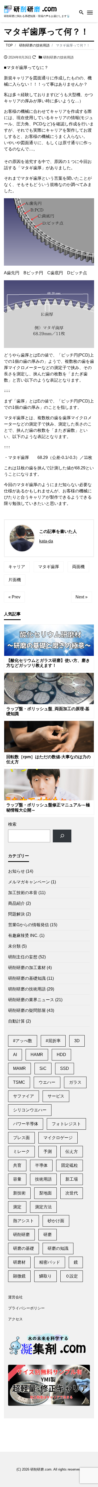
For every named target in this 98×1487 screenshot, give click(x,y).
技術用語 (43, 1179)
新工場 (71, 1179)
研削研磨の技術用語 (58, 57)
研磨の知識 (58, 1248)
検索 (12, 824)
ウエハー (47, 1082)
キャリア (16, 566)
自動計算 (16, 1021)
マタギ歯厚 (48, 566)
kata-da (46, 541)
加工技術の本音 (22, 892)
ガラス (75, 1082)
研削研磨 (21, 1234)
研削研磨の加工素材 (27, 967)
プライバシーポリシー (26, 1308)
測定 (17, 1207)
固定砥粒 (69, 1165)
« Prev (14, 597)
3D (77, 1041)
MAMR (19, 1068)
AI (15, 1054)
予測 (47, 1151)
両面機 (78, 566)
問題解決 (16, 914)
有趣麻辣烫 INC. (23, 935)
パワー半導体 (25, 1124)
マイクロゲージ (58, 1137)
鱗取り (45, 1276)
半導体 (41, 1165)
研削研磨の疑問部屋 (27, 1010)
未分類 (14, 946)
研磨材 (19, 1262)
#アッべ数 (22, 1041)
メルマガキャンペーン (29, 882)
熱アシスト (23, 1220)
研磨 (47, 1234)
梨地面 (45, 1193)
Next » (82, 597)
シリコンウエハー (30, 1110)
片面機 (14, 580)
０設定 (71, 1276)
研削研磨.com (40, 1469)
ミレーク (21, 1151)
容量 (17, 1179)
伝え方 (71, 1151)
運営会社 (15, 1297)
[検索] (62, 836)
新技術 (19, 1193)
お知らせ (16, 871)
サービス (56, 1096)
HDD (61, 1054)
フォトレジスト (66, 1124)
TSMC (19, 1082)
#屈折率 (53, 1041)
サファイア (23, 1096)
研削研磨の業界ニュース (31, 1000)
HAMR (37, 1054)
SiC (43, 1068)
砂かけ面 (56, 1220)
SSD (64, 1068)
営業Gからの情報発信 (28, 925)
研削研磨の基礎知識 (27, 978)
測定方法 (43, 1207)
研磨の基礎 (23, 1248)
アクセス (15, 1319)
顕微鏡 (19, 1276)
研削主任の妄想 (22, 957)
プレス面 (21, 1137)
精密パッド (49, 1262)
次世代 (71, 1193)
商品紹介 (16, 903)
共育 (17, 1165)
